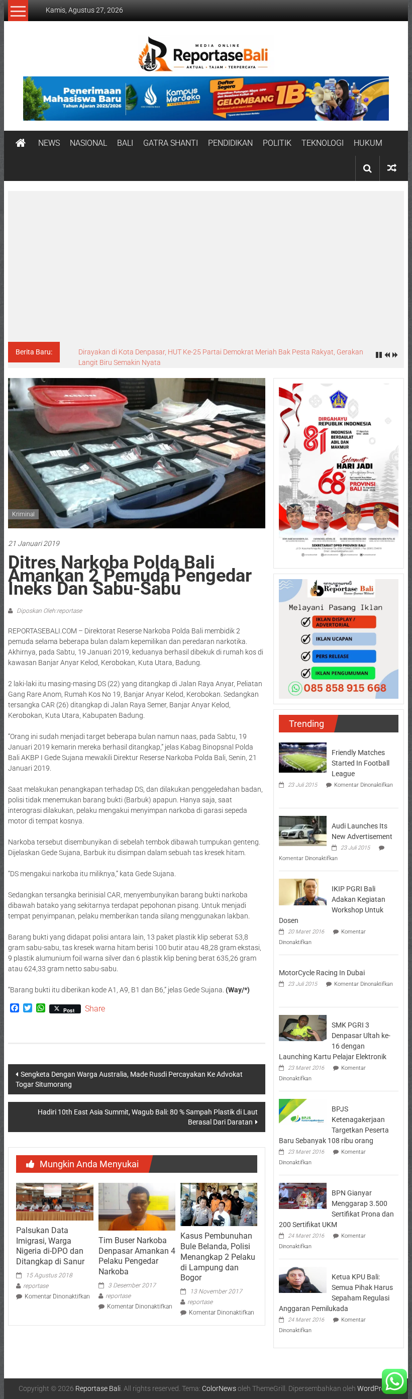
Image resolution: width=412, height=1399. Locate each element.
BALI (125, 143)
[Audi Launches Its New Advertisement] (303, 830)
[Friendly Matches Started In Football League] (303, 757)
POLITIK (277, 143)
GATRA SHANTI (170, 143)
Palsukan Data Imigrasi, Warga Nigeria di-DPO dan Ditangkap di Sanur (50, 1246)
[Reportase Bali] (20, 143)
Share (95, 1008)
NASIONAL (88, 143)
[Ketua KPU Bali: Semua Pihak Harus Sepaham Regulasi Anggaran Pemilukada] (303, 1279)
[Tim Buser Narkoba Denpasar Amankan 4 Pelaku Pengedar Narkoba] (136, 1206)
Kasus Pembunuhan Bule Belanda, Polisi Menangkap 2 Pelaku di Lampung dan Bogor (217, 1256)
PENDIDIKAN (230, 143)
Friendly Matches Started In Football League (360, 763)
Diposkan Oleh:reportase (48, 610)
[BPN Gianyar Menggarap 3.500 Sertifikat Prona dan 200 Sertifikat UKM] (303, 1195)
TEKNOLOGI (322, 143)
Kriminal (23, 514)
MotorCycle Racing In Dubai (322, 973)
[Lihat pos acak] (391, 168)
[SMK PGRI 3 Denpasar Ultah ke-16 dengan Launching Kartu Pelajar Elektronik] (303, 1027)
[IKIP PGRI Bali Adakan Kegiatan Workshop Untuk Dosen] (303, 891)
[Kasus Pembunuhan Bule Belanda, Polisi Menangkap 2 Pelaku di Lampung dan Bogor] (218, 1204)
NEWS (49, 143)
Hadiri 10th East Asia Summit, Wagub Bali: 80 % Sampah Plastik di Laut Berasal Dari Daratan (148, 1117)
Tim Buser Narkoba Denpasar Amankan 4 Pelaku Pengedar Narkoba (136, 1256)
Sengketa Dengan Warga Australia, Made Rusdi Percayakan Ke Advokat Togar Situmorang (129, 1079)
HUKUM (368, 143)
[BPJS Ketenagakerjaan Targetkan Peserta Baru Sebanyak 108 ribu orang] (303, 1111)
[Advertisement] (206, 266)
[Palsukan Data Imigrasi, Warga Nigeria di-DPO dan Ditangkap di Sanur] (54, 1201)
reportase (35, 1285)
